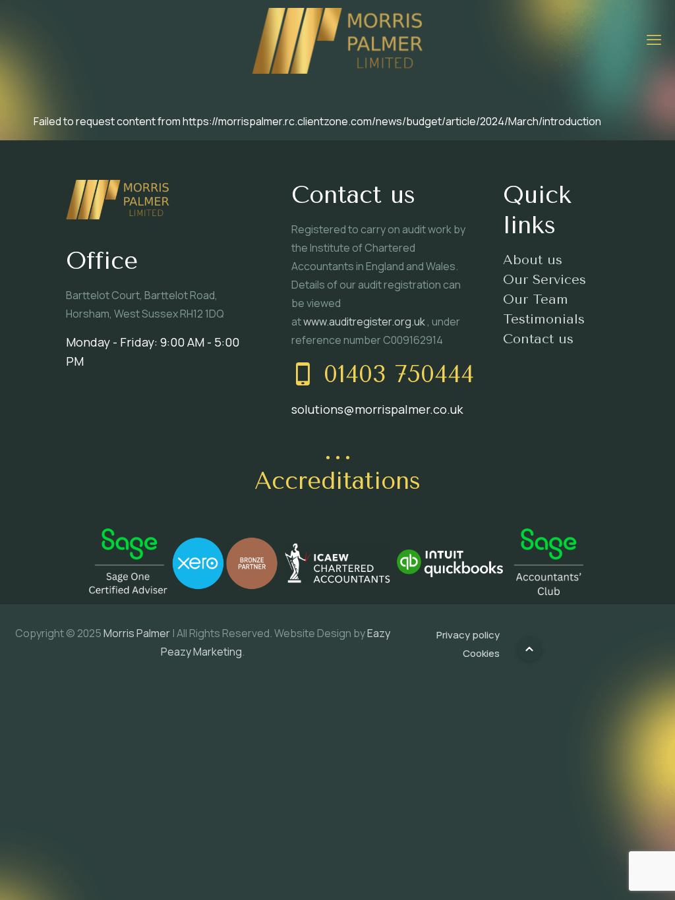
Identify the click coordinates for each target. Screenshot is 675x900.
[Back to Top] (529, 649)
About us (532, 259)
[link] (128, 563)
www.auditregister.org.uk (365, 321)
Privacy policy (468, 635)
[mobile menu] (654, 39)
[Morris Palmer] (337, 39)
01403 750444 (399, 374)
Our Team (535, 299)
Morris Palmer (136, 633)
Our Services (544, 279)
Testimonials (544, 319)
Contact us (538, 339)
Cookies (481, 653)
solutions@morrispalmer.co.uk (377, 409)
